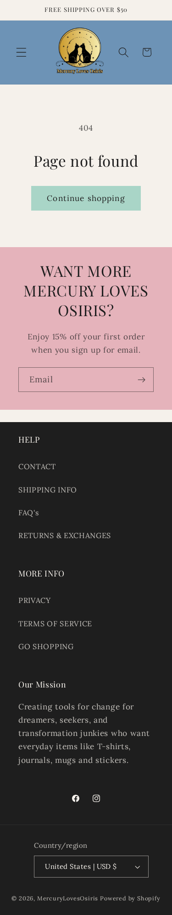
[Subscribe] (141, 379)
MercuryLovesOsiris (68, 898)
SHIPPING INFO (47, 489)
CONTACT (37, 466)
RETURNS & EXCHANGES (64, 535)
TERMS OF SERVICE (55, 623)
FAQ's (28, 512)
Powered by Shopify (130, 898)
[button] (21, 52)
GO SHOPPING (46, 646)
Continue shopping (86, 198)
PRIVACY (34, 600)
